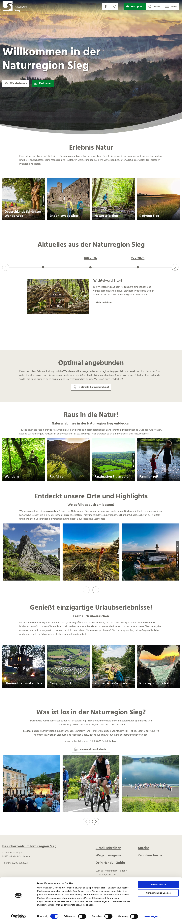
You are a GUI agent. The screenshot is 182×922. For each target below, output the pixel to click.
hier (114, 741)
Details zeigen (150, 916)
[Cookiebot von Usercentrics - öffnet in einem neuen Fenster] (18, 916)
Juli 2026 (90, 258)
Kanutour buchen (151, 855)
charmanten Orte (54, 511)
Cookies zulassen (158, 884)
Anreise (143, 848)
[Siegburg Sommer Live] (31, 784)
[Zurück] (5, 267)
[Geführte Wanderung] (150, 784)
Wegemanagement (110, 855)
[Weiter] (175, 267)
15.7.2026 (137, 258)
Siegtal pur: (30, 731)
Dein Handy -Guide (110, 863)
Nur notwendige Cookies (158, 893)
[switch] (82, 916)
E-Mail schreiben (108, 848)
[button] (106, 6)
